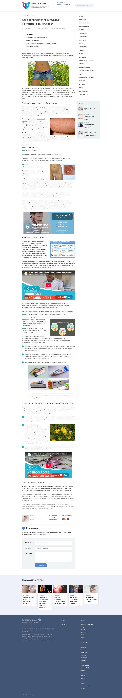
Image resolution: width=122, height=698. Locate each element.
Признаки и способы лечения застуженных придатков (89, 126)
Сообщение (28, 553)
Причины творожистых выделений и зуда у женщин (89, 118)
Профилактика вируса (32, 47)
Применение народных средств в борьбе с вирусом (41, 43)
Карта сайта (64, 624)
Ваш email (28, 548)
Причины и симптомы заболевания (36, 37)
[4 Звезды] (52, 517)
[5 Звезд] (53, 517)
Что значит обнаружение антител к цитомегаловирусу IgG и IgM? (90, 135)
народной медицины (41, 411)
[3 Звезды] (51, 517)
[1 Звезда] (49, 517)
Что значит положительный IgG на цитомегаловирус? (90, 109)
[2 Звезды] (50, 517)
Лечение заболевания (32, 40)
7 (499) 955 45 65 (62, 2)
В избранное (52, 3)
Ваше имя (28, 543)
